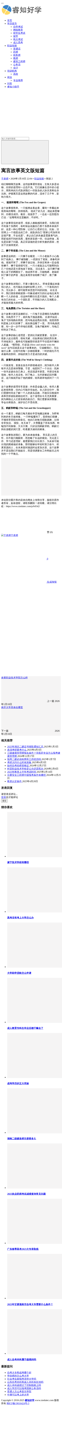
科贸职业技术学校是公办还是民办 (25, 768)
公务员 (16, 64)
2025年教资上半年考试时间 (22, 772)
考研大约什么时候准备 (19, 762)
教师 (15, 58)
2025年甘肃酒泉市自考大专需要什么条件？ (30, 1304)
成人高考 (18, 42)
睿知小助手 (13, 86)
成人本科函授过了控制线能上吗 (24, 1385)
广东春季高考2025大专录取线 (23, 1249)
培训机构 (12, 71)
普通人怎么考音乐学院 (19, 1391)
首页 (9, 20)
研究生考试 (19, 33)
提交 (4, 801)
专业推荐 (18, 80)
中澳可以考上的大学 (18, 1394)
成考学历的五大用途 (18, 1083)
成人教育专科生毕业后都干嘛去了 (25, 1028)
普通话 (16, 48)
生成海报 (51, 582)
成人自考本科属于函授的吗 (21, 1359)
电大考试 (18, 39)
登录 (3, 797)
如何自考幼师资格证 (18, 765)
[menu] (2, 3)
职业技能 (12, 45)
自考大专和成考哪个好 (19, 1372)
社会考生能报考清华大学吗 (21, 1379)
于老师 (4, 178)
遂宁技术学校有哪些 (18, 862)
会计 (15, 67)
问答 (9, 83)
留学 (15, 36)
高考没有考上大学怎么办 (20, 917)
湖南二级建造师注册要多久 (21, 1138)
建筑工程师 (19, 61)
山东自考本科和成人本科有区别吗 (25, 1382)
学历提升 (12, 23)
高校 (15, 74)
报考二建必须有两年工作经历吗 (24, 759)
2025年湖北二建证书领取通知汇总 (25, 746)
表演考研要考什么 (17, 749)
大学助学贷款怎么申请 (19, 973)
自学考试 (18, 26)
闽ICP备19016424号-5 (18, 1403)
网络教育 (18, 30)
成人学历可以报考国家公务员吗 (24, 1388)
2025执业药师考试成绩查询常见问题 (26, 1194)
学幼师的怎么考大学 (18, 1375)
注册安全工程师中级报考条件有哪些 (26, 775)
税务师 (16, 55)
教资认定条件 (14, 781)
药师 (15, 52)
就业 (9, 77)
